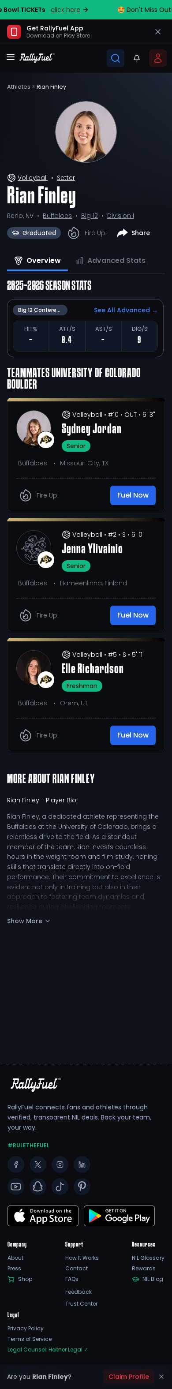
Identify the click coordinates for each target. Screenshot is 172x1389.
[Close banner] (158, 32)
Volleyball (33, 177)
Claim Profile (128, 1376)
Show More (24, 921)
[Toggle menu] (10, 57)
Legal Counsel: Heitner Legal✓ (47, 1349)
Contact (76, 1268)
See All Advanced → (126, 310)
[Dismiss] (161, 1376)
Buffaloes (57, 215)
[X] (38, 1164)
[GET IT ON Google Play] (43, 1216)
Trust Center (81, 1303)
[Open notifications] (137, 58)
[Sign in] (158, 58)
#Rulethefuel (28, 1145)
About (15, 1258)
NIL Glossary (148, 1258)
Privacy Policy (25, 1328)
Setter (66, 177)
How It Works (82, 1258)
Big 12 (89, 215)
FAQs (72, 1279)
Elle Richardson (93, 669)
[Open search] (115, 58)
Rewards (144, 1268)
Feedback (78, 1291)
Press (14, 1268)
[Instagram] (60, 1164)
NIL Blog (152, 1279)
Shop (25, 1279)
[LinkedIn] (82, 1164)
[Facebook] (15, 1164)
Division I (120, 215)
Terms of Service (29, 1339)
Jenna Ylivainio (92, 549)
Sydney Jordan (92, 429)
